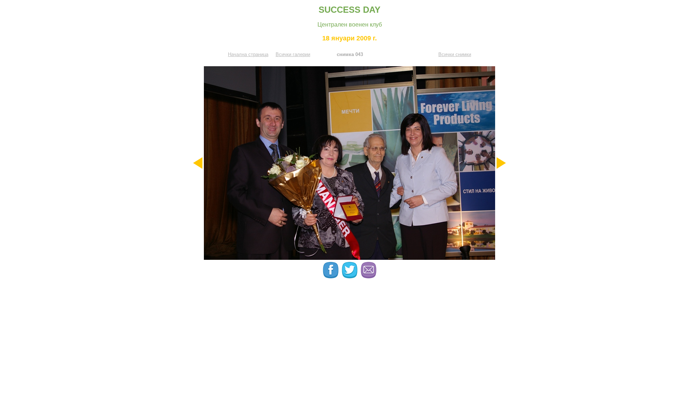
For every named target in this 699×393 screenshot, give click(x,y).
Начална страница (248, 54)
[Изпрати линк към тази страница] (368, 277)
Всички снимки (454, 54)
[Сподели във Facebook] (331, 277)
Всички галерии (293, 54)
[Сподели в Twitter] (350, 277)
